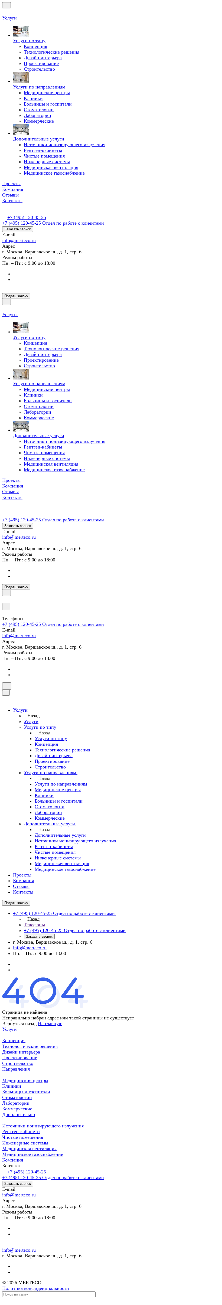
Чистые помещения (22, 1137)
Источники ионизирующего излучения (43, 1126)
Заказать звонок (17, 229)
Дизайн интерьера (21, 1052)
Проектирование (19, 1057)
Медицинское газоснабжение (32, 1154)
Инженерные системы (25, 1143)
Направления (16, 1069)
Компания (12, 1160)
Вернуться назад (19, 1023)
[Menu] (6, 5)
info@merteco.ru (19, 240)
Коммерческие (17, 1108)
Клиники (11, 1086)
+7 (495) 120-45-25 (26, 217)
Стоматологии (17, 1097)
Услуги (9, 1029)
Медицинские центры (25, 1080)
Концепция (13, 1040)
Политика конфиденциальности (35, 1288)
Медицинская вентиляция (29, 1148)
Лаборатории (16, 1103)
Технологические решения (30, 1046)
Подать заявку (16, 296)
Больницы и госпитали (26, 1091)
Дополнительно (18, 1114)
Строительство (17, 1063)
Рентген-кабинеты (21, 1131)
